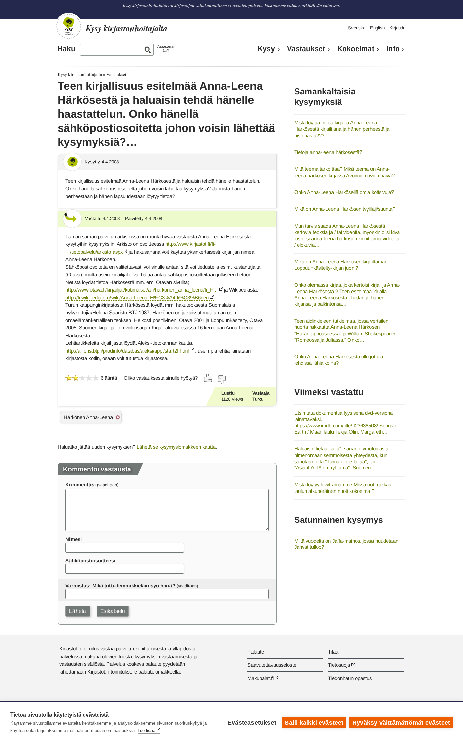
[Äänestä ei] (221, 379)
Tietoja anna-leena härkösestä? (328, 152)
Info (393, 49)
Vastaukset (306, 49)
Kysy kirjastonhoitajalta (80, 74)
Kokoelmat (355, 49)
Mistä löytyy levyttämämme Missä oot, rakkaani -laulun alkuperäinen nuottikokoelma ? (346, 488)
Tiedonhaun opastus (350, 678)
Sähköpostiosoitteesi (90, 560)
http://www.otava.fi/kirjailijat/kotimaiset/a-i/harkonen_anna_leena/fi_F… (141, 290)
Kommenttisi (80, 484)
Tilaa (333, 652)
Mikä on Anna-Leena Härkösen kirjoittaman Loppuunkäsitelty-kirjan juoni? (340, 265)
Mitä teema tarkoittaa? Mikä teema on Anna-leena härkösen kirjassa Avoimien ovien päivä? (344, 172)
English (377, 28)
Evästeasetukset (251, 722)
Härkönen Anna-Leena (88, 417)
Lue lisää (146, 730)
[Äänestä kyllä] (208, 378)
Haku (66, 49)
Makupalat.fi (260, 678)
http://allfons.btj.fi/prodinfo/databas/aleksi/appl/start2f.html (127, 351)
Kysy (266, 49)
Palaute (255, 652)
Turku (257, 399)
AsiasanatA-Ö (165, 48)
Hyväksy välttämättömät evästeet (401, 722)
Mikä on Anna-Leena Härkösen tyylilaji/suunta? (344, 209)
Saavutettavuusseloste (271, 665)
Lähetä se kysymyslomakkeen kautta (176, 447)
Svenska (356, 28)
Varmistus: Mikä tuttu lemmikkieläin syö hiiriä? (120, 585)
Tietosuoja (339, 665)
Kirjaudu (397, 28)
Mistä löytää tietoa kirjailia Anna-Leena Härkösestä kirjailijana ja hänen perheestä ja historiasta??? (341, 129)
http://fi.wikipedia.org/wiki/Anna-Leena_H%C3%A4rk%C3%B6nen (137, 297)
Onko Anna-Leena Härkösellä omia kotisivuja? (344, 192)
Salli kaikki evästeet (314, 722)
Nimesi (73, 539)
